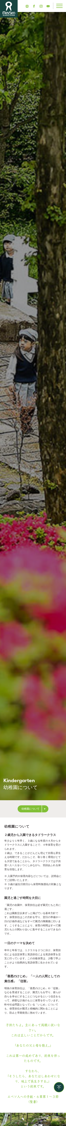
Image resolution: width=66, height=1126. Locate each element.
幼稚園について (30, 808)
